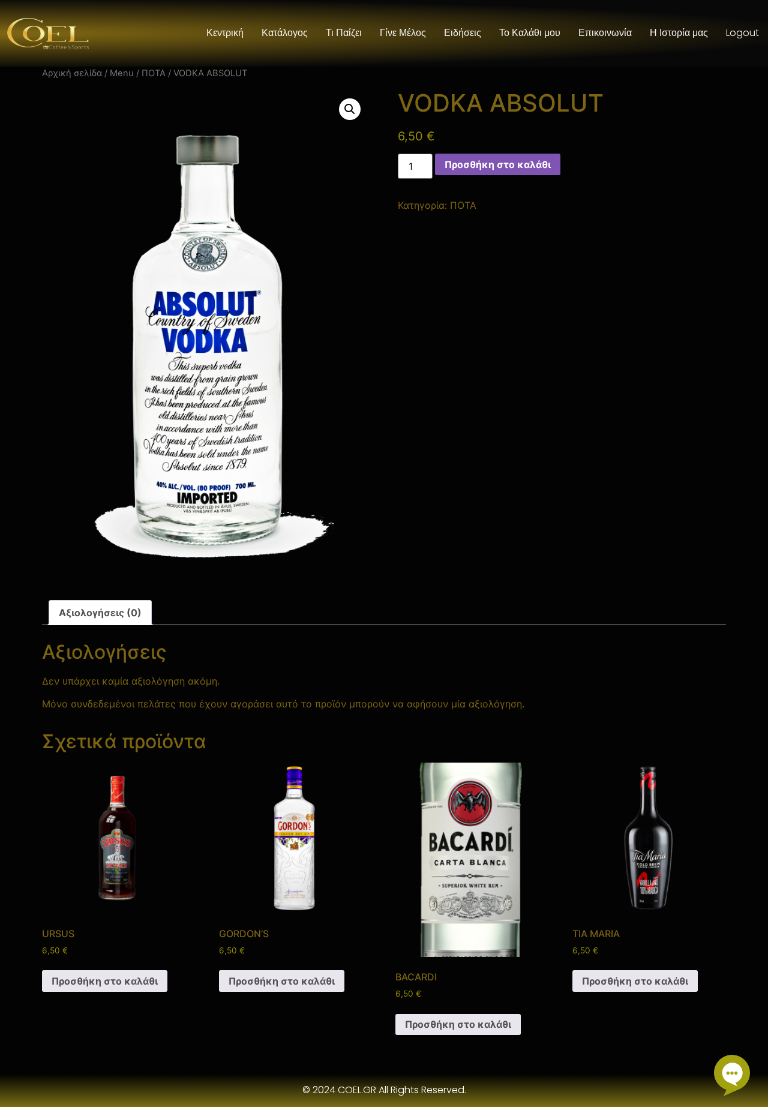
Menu (122, 73)
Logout (742, 33)
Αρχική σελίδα (72, 73)
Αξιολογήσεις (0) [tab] (100, 613)
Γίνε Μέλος (403, 33)
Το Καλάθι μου (529, 33)
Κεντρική (225, 33)
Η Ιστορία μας (679, 33)
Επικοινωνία (605, 33)
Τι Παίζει (344, 33)
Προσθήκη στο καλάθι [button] (105, 981)
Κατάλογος (285, 33)
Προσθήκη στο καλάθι (498, 164)
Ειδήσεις (462, 33)
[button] (350, 109)
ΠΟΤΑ (154, 73)
